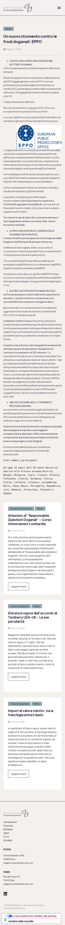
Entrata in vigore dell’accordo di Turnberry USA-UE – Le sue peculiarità (32, 617)
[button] (59, 7)
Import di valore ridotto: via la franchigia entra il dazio (30, 713)
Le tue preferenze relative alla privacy (34, 916)
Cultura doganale (19, 606)
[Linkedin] (5, 894)
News (8, 28)
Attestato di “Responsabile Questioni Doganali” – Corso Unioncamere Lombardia (29, 519)
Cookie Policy (18, 908)
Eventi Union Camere (21, 508)
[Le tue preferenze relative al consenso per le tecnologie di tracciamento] (5, 920)
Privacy (7, 908)
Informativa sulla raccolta (18, 921)
